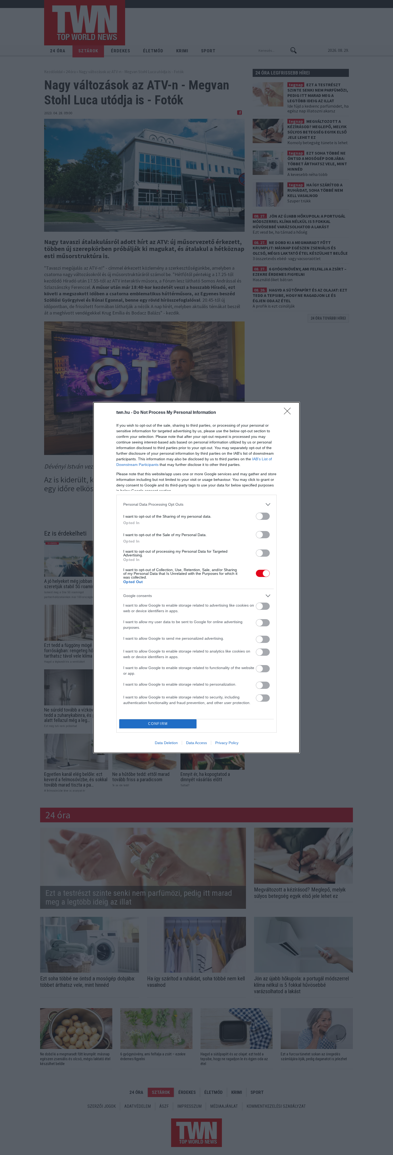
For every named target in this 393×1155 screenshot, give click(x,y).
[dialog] (196, 577)
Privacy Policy (226, 743)
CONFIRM (158, 724)
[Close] (289, 413)
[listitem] (196, 504)
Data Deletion (166, 743)
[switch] (263, 516)
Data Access (196, 743)
